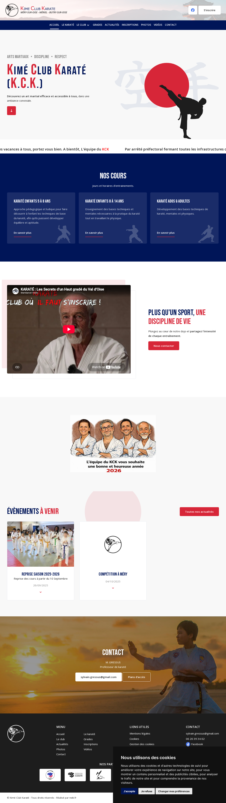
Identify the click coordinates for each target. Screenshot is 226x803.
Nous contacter (164, 346)
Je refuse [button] (146, 791)
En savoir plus (11, 110)
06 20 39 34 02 (195, 739)
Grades (97, 24)
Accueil (54, 24)
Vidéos (158, 24)
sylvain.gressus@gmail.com (99, 677)
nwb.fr (72, 797)
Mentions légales (140, 733)
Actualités (112, 24)
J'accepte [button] (129, 791)
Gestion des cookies (142, 744)
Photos (146, 24)
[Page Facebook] (192, 10)
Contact (171, 24)
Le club (83, 25)
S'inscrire (209, 10)
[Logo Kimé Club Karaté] (36, 10)
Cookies (134, 739)
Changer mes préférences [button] (174, 791)
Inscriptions (130, 24)
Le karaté (68, 24)
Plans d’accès (136, 677)
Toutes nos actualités (199, 511)
